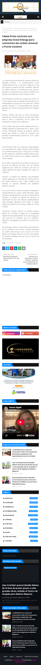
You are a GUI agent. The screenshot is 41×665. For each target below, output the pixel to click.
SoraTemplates (16, 660)
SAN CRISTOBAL (18, 537)
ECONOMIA (10, 243)
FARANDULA (18, 507)
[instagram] (11, 333)
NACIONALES (18, 515)
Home (5, 656)
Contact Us (19, 656)
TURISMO (18, 541)
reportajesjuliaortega (10, 51)
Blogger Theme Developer (26, 661)
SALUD (18, 532)
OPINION (18, 520)
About (11, 656)
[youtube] (30, 333)
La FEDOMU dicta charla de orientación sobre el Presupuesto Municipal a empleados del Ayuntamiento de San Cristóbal (24, 453)
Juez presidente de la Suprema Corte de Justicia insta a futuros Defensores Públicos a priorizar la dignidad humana (24, 481)
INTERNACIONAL (18, 511)
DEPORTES (18, 498)
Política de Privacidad (31, 656)
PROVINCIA (18, 528)
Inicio (3, 28)
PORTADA (10, 28)
